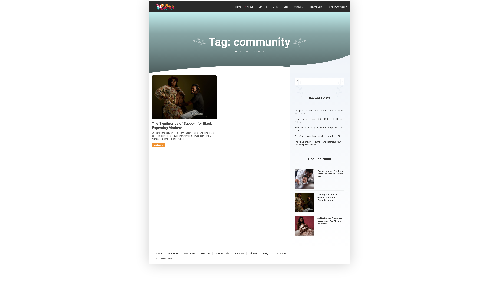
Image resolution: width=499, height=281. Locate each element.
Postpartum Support (337, 6)
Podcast (239, 253)
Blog (286, 6)
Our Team (189, 253)
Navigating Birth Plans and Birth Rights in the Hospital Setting (319, 121)
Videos (253, 253)
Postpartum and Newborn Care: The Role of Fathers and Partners (319, 112)
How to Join (316, 6)
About (250, 6)
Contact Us (299, 6)
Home (238, 6)
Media (275, 6)
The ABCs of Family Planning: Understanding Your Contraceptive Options (318, 143)
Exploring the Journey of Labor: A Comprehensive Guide (318, 129)
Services (263, 6)
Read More (158, 145)
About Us (173, 253)
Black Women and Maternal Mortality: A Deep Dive (318, 136)
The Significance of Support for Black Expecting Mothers (182, 125)
